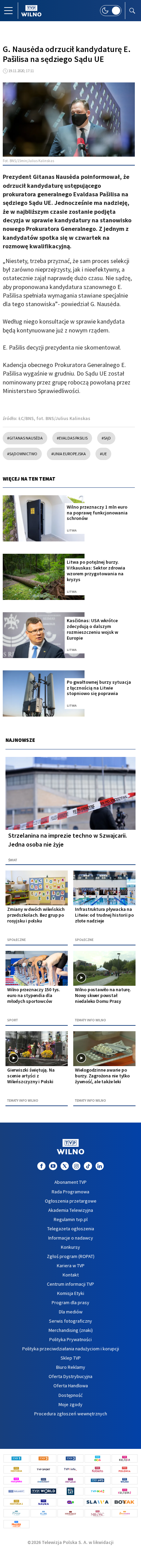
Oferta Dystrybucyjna (70, 1376)
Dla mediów (70, 1312)
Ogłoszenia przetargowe (71, 1201)
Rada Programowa (70, 1192)
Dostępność (70, 1395)
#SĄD (106, 438)
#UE (103, 453)
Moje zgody (70, 1404)
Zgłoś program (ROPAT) (70, 1256)
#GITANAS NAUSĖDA (25, 438)
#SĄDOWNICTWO (22, 453)
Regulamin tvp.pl (71, 1219)
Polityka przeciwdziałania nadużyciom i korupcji (70, 1349)
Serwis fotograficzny (70, 1321)
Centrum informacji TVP (70, 1284)
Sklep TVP (71, 1358)
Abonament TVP (70, 1182)
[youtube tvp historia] (53, 1166)
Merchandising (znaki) (71, 1330)
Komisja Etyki (70, 1293)
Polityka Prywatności (70, 1339)
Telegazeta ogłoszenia (70, 1229)
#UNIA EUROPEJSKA (68, 453)
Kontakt (71, 1275)
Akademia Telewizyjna (70, 1210)
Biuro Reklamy (70, 1367)
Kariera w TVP (71, 1265)
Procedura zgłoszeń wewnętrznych (70, 1414)
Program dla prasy (70, 1302)
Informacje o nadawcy (70, 1238)
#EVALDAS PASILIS (72, 438)
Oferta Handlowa (70, 1386)
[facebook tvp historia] (41, 1166)
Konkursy (70, 1247)
